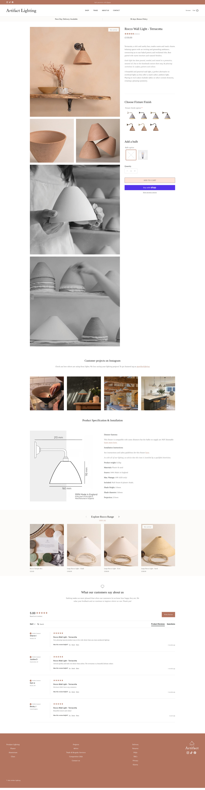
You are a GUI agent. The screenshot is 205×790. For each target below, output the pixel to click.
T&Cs (135, 756)
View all (102, 520)
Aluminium (13, 752)
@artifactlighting (143, 366)
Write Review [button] (168, 614)
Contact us (76, 760)
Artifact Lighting (15, 780)
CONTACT (116, 10)
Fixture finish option (133, 108)
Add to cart (150, 180)
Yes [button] (70, 644)
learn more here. (110, 443)
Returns (135, 748)
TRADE (95, 10)
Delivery (135, 744)
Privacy (135, 760)
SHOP (87, 10)
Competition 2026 (76, 756)
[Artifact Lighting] (22, 10)
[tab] (158, 624)
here (147, 453)
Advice (75, 748)
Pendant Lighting (13, 744)
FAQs (135, 752)
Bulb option (129, 148)
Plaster (13, 748)
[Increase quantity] (135, 171)
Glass (13, 756)
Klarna (109, 2)
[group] (41, 613)
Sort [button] (32, 624)
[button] (150, 33)
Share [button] (77, 644)
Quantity (128, 166)
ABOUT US (105, 10)
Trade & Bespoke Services (76, 752)
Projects (76, 744)
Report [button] (73, 644)
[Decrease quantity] (127, 171)
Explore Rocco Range (102, 516)
